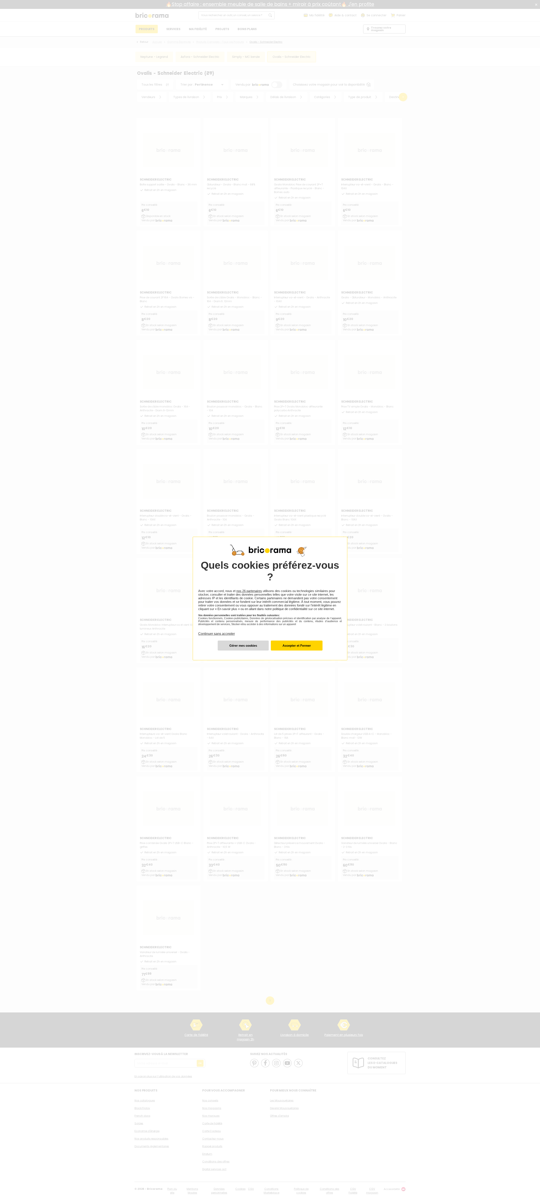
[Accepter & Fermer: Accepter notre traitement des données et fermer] (297, 646)
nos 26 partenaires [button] (249, 591)
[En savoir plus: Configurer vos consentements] (243, 646)
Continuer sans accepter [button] (216, 631)
